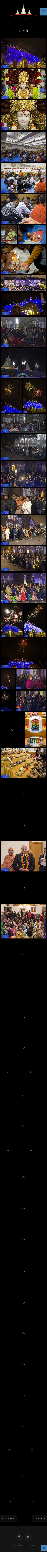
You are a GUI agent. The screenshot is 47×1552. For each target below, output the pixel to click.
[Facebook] (19, 1537)
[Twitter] (27, 1537)
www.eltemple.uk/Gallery (27, 1545)
